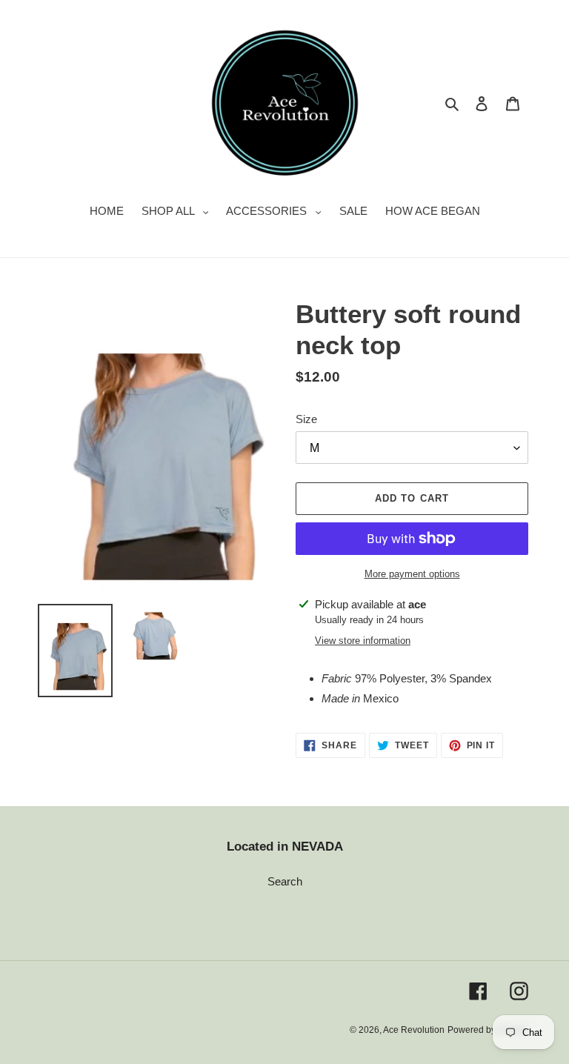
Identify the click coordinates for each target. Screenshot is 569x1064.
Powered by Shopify (487, 1030)
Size (306, 419)
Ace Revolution (414, 1030)
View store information (362, 640)
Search (284, 881)
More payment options (412, 573)
